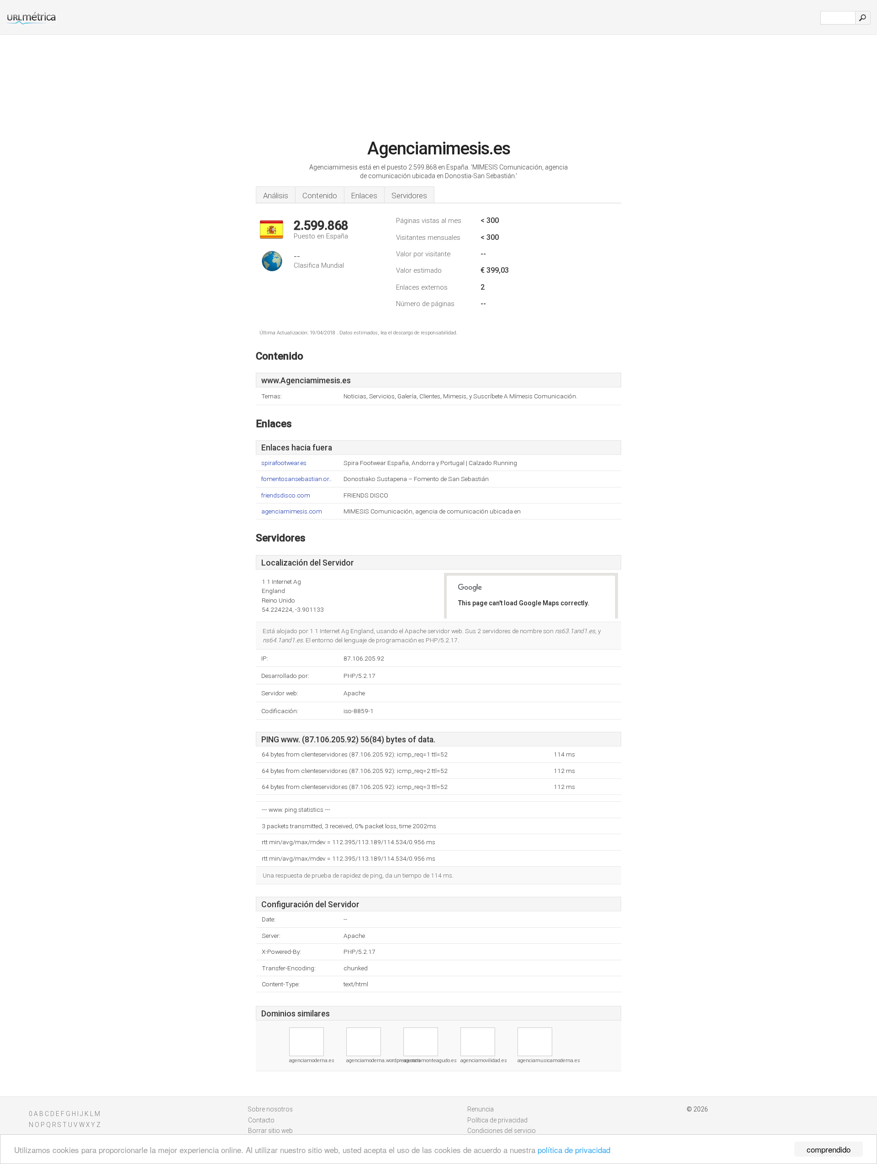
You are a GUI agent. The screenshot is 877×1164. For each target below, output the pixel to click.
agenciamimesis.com (291, 511)
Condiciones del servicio (501, 1130)
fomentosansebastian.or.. (296, 479)
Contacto (261, 1120)
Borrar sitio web (270, 1130)
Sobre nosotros (270, 1109)
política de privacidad (574, 1149)
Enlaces (364, 195)
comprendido (829, 1149)
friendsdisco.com (285, 495)
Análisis (275, 195)
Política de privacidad (497, 1120)
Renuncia (480, 1109)
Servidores (409, 195)
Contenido (319, 195)
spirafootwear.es (283, 463)
